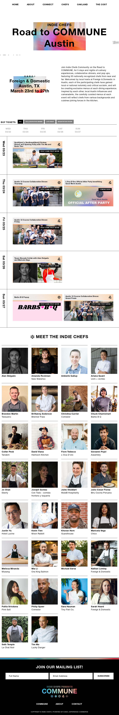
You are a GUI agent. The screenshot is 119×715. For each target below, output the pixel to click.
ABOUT (31, 5)
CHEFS (65, 5)
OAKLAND (82, 5)
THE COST (101, 5)
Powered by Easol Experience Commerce (70, 712)
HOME (15, 5)
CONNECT (48, 5)
